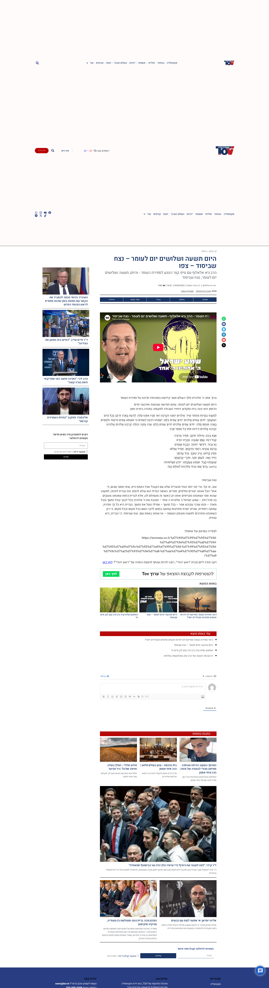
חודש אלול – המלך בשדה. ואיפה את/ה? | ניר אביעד (122, 767)
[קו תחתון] (112, 696)
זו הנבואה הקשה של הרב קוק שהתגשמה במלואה (188, 656)
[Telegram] (36, 215)
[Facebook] (49, 212)
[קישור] (138, 696)
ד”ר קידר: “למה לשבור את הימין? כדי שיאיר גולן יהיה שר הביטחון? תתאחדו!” (172, 865)
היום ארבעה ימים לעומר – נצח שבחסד (162, 616)
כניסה (103, 676)
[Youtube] (45, 212)
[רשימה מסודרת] (121, 696)
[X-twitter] (40, 215)
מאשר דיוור (69, 452)
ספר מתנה (134, 299)
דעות (108, 63)
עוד (91, 63)
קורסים (100, 63)
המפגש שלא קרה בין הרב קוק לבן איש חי (119, 616)
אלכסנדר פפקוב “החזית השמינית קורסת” (67, 419)
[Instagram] (40, 212)
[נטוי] (108, 696)
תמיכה (205, 299)
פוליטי (151, 63)
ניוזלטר (181, 299)
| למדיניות (112, 956)
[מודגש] (103, 696)
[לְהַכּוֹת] (117, 696)
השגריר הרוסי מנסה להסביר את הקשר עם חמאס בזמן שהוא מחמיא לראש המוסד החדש (66, 301)
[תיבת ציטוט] (130, 696)
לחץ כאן (108, 562)
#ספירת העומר (187, 291)
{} (143, 696)
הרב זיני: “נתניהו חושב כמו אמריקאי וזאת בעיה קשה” (66, 380)
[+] (147, 696)
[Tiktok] (45, 215)
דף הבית (213, 251)
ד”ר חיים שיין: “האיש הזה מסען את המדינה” (66, 342)
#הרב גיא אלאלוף (203, 291)
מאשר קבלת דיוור (121, 956)
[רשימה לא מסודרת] (125, 696)
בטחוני (160, 63)
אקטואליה (172, 63)
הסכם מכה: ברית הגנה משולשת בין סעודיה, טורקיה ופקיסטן (132, 922)
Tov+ (158, 299)
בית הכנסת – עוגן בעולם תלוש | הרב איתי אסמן (158, 767)
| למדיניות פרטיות (63, 452)
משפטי (141, 63)
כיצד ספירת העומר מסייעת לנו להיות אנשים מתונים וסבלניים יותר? (198, 616)
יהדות (132, 63)
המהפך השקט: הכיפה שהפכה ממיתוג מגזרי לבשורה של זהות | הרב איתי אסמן (198, 769)
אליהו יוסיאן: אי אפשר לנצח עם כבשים (194, 920)
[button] (37, 63)
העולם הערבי (120, 63)
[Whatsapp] (36, 212)
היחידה (112, 299)
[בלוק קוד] (134, 696)
